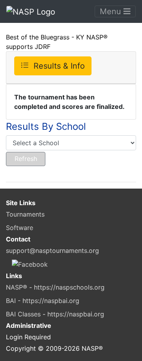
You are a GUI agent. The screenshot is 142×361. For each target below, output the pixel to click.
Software (19, 228)
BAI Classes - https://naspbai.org (55, 314)
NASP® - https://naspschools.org (55, 287)
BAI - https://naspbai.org (42, 301)
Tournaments (25, 214)
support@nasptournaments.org (52, 250)
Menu (111, 11)
